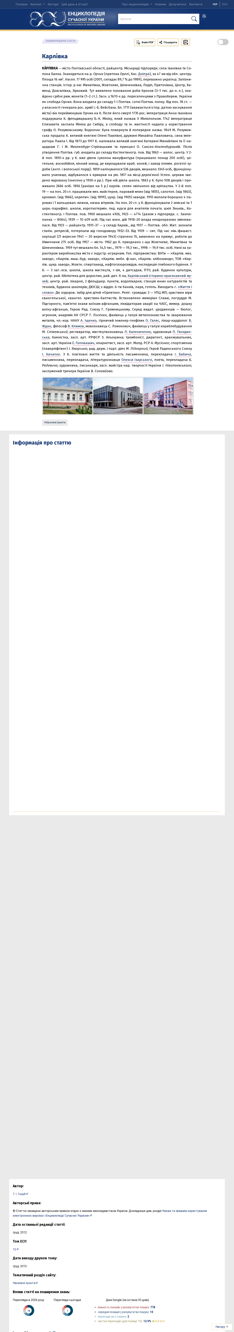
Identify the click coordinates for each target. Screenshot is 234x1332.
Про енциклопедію (136, 4)
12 (14, 1249)
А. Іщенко (88, 320)
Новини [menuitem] (160, 4)
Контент (36, 4)
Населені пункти (55, 422)
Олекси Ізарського (136, 360)
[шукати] (194, 19)
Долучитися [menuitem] (177, 4)
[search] (204, 17)
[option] (224, 4)
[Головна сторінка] (48, 18)
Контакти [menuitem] (196, 4)
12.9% (154, 1321)
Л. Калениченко (137, 332)
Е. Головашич (83, 343)
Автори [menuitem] (53, 4)
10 (151, 1312)
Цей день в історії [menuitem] (74, 4)
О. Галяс (152, 320)
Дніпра (144, 74)
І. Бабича (183, 354)
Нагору (221, 1327)
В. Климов (76, 326)
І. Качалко (51, 354)
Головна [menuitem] (21, 4)
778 (152, 1307)
